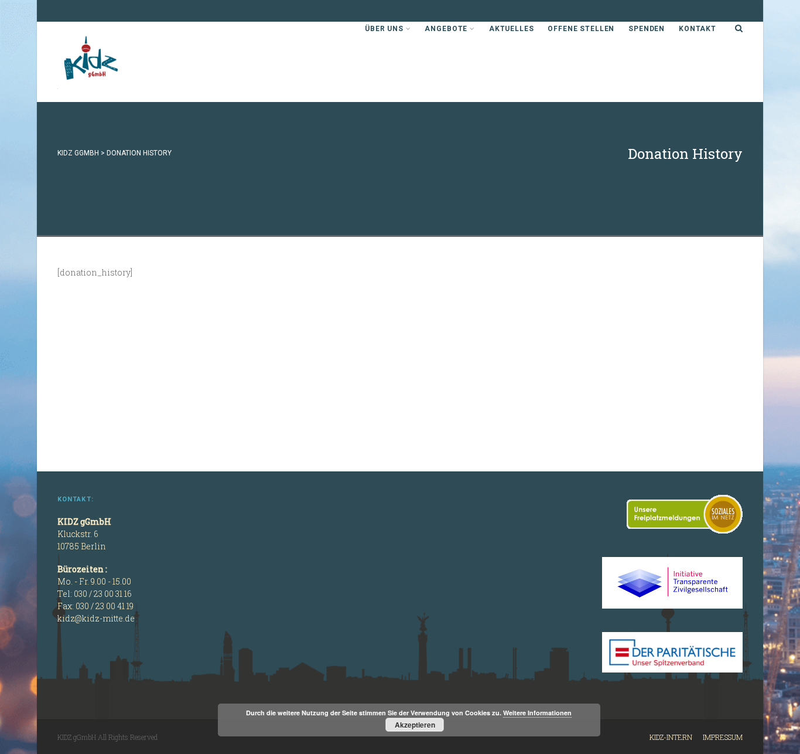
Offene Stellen (581, 29)
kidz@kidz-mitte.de (96, 618)
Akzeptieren (415, 724)
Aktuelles (511, 29)
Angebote (446, 29)
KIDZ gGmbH (145, 62)
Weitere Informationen (537, 712)
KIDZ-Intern (670, 737)
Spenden (646, 29)
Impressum (723, 737)
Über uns (384, 29)
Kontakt (697, 29)
